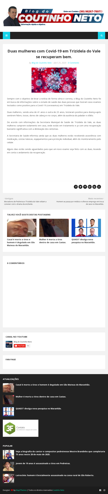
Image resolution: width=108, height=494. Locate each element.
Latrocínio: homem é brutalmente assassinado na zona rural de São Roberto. (55, 475)
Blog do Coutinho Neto (42, 62)
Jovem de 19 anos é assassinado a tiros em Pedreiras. (43, 463)
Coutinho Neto (58, 490)
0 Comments (73, 62)
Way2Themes (21, 490)
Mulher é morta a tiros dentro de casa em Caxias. (41, 396)
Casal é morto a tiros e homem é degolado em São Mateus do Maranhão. (21, 242)
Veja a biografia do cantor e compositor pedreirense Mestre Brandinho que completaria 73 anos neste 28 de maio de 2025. (60, 453)
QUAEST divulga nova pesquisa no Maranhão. (38, 408)
